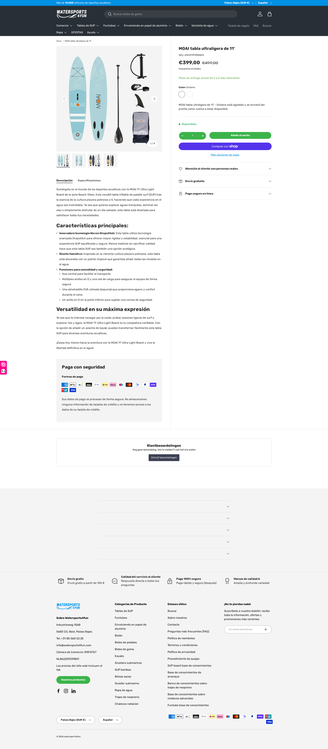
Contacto (173, 624)
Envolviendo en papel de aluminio (145, 25)
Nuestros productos (73, 679)
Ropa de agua (123, 690)
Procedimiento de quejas (183, 658)
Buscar (267, 25)
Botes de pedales (126, 642)
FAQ (255, 25)
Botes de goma (124, 649)
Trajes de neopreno (127, 697)
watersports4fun (72, 736)
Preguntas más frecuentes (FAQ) (188, 631)
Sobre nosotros (177, 617)
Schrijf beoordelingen (164, 457)
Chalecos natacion (127, 703)
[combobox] (170, 14)
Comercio (62, 25)
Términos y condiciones (182, 645)
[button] (269, 14)
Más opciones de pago (225, 154)
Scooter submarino (127, 683)
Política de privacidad (181, 652)
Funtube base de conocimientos (188, 705)
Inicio (59, 41)
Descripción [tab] (64, 180)
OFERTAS (77, 32)
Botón (179, 25)
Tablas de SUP (86, 25)
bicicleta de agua (203, 25)
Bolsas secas (123, 676)
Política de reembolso (181, 638)
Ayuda (91, 32)
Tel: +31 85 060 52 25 (70, 638)
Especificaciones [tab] (89, 180)
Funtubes (109, 25)
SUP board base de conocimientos (189, 665)
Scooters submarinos (128, 662)
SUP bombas (123, 669)
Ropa (59, 32)
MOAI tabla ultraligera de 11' (78, 41)
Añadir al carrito (240, 135)
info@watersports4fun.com (73, 645)
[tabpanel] (109, 269)
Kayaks (119, 656)
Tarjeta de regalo (238, 25)
